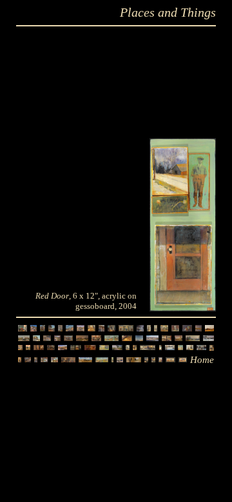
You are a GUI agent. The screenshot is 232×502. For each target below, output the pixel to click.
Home (202, 360)
